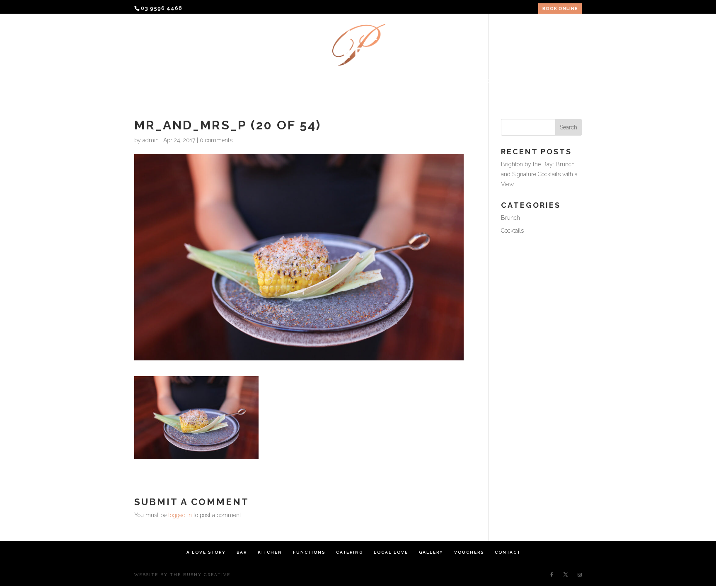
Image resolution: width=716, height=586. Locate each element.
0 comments (216, 140)
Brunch (510, 217)
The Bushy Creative (200, 574)
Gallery (447, 81)
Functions (306, 81)
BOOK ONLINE (560, 9)
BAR (230, 81)
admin (151, 140)
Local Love (401, 81)
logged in (180, 515)
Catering (353, 81)
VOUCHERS (490, 81)
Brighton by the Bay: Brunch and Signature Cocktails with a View (539, 174)
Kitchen (262, 81)
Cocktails (512, 230)
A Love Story (190, 81)
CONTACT (534, 81)
